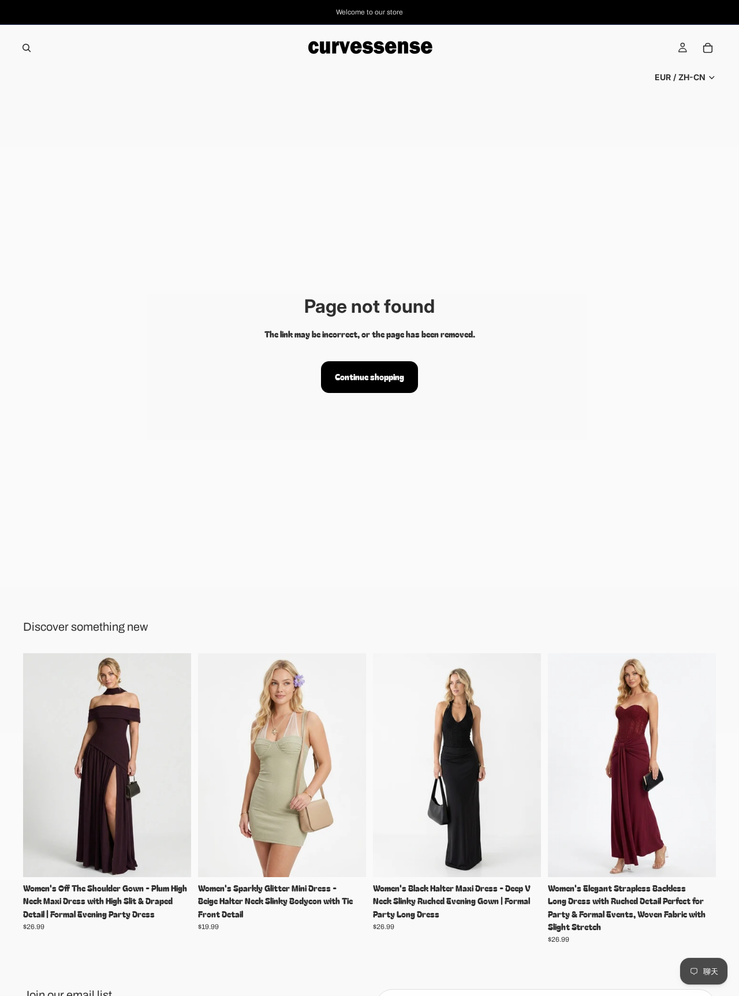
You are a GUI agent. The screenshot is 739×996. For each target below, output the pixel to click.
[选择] (173, 859)
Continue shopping (369, 377)
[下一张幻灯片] (173, 765)
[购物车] (708, 48)
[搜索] (26, 48)
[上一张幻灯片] (40, 765)
